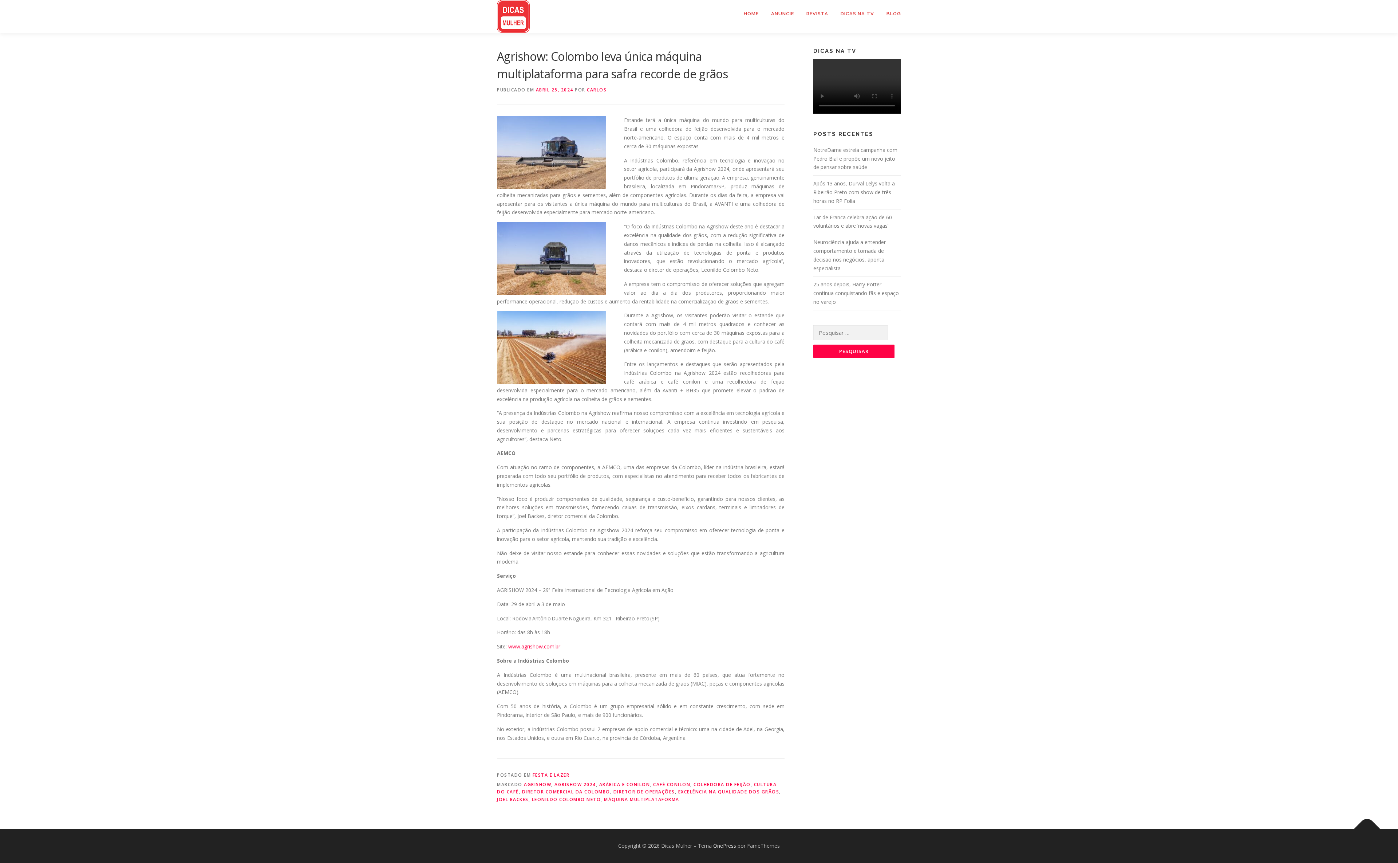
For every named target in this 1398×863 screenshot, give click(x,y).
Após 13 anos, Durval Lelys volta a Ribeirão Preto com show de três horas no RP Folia (854, 192)
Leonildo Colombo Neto (566, 799)
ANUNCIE (782, 13)
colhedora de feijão (722, 784)
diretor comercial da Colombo (566, 792)
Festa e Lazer (551, 775)
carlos (597, 90)
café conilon (671, 784)
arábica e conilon (624, 784)
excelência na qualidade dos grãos (728, 792)
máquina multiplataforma (641, 799)
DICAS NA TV (857, 13)
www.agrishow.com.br (534, 646)
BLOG (893, 13)
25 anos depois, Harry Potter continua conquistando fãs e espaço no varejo (856, 293)
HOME (751, 13)
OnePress (724, 845)
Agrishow (537, 784)
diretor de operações (644, 792)
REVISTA (817, 13)
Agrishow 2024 (575, 784)
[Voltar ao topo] (1367, 829)
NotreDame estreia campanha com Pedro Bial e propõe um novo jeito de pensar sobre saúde (855, 158)
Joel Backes (513, 799)
